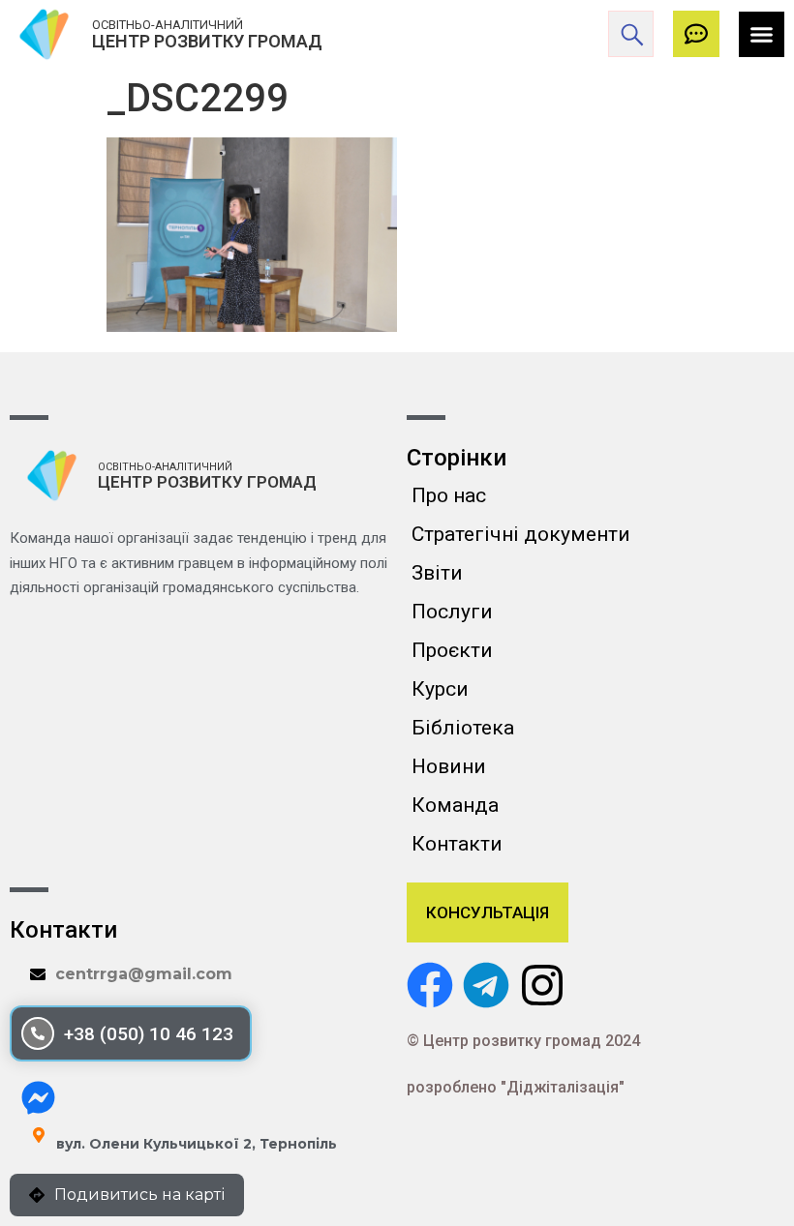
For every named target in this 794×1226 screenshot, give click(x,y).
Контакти (457, 843)
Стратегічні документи (521, 534)
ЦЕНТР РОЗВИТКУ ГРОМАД (207, 41)
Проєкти (452, 650)
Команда (455, 805)
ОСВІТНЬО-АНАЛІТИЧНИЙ (167, 24)
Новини (449, 766)
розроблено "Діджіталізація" (516, 1087)
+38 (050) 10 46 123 (148, 1034)
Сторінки (456, 457)
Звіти (437, 572)
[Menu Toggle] (761, 34)
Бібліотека (463, 727)
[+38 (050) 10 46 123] (37, 1033)
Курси (440, 689)
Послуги (452, 611)
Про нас (449, 495)
